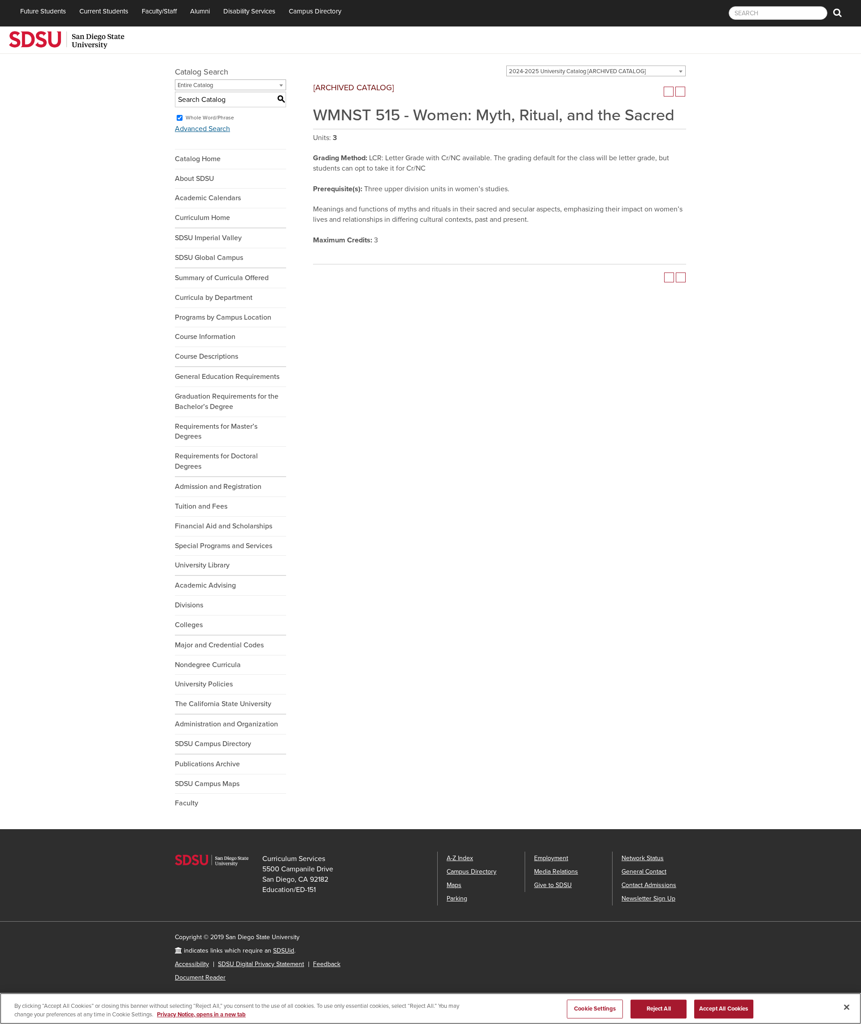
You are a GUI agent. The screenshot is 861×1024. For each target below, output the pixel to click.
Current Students (103, 11)
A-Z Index (460, 858)
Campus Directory (315, 11)
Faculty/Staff (159, 11)
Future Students (43, 11)
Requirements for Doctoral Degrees (216, 461)
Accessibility (192, 964)
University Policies (204, 684)
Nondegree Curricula (208, 664)
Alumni (200, 11)
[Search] (837, 13)
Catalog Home (198, 158)
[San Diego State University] (66, 39)
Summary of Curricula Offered (222, 277)
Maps (454, 885)
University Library (202, 565)
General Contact (644, 871)
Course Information (205, 336)
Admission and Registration (218, 486)
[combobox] (596, 71)
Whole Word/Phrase (210, 117)
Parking (457, 898)
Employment (551, 858)
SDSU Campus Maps (207, 783)
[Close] (847, 1007)
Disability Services (249, 11)
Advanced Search (202, 128)
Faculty (186, 803)
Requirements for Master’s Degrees (216, 431)
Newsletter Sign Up (648, 898)
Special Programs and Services (223, 545)
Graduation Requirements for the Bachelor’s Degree (226, 401)
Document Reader (200, 977)
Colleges (189, 624)
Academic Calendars (208, 197)
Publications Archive (207, 764)
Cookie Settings (595, 1008)
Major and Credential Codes (219, 645)
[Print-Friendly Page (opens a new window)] (669, 92)
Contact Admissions (649, 885)
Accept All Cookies (723, 1008)
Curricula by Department (213, 297)
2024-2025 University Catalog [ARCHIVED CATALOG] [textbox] (577, 71)
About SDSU (194, 178)
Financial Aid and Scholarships (223, 526)
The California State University (223, 703)
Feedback (326, 964)
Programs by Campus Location (223, 317)
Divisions (189, 605)
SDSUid (283, 950)
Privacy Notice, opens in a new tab (201, 1014)
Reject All (659, 1008)
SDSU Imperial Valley (208, 237)
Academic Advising (205, 585)
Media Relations (556, 871)
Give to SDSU (553, 885)
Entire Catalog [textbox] (195, 85)
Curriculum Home (202, 217)
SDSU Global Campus (209, 257)
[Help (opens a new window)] (680, 92)
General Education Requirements (227, 376)
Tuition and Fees (201, 506)
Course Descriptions (206, 356)
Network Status (643, 858)
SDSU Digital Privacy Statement (261, 964)
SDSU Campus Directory (213, 743)
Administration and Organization (226, 724)
